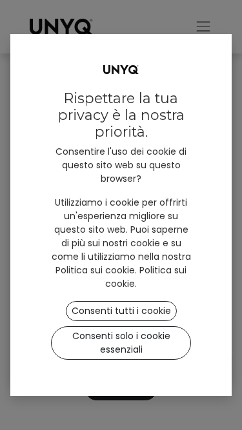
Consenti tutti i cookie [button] (121, 310)
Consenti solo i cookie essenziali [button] (121, 342)
